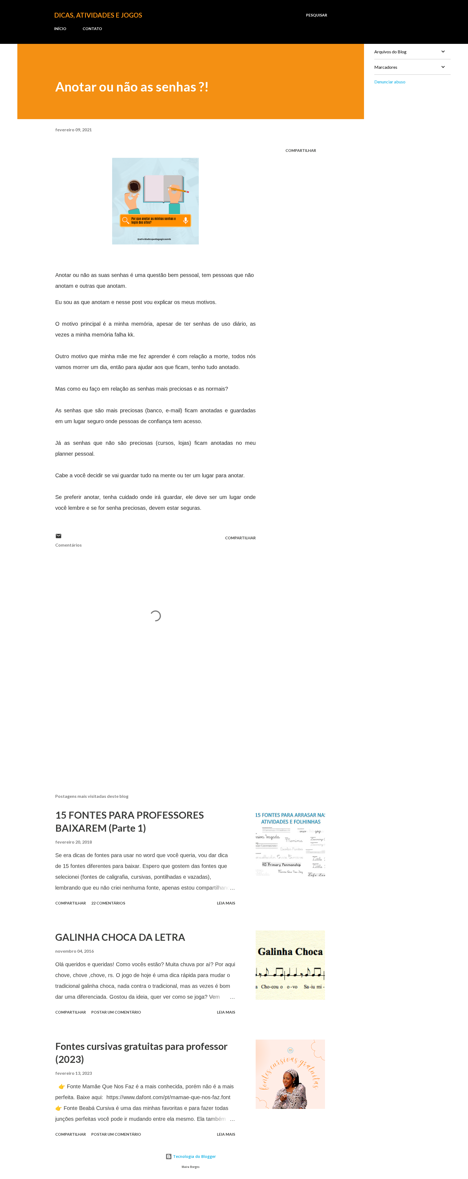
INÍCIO (60, 28)
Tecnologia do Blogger (194, 1156)
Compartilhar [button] (300, 150)
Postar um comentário (116, 1012)
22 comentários (108, 903)
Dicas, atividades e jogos (98, 15)
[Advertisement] (146, 726)
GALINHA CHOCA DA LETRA (120, 937)
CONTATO (92, 28)
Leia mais (226, 903)
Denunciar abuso (389, 81)
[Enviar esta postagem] (58, 537)
